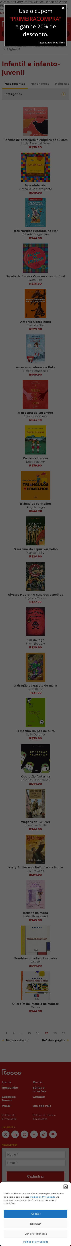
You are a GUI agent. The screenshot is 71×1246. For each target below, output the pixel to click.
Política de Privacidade (42, 1197)
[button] (65, 1186)
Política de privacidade (35, 1242)
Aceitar (36, 1213)
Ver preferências (35, 1233)
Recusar (35, 1223)
